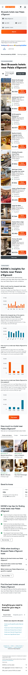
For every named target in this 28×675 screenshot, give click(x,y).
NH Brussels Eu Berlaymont (16, 115)
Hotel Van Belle (16, 205)
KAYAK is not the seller (8, 665)
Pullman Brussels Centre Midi (17, 240)
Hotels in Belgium (8, 647)
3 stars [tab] (16, 435)
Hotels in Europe (19, 645)
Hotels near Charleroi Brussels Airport (13, 627)
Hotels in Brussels (18, 647)
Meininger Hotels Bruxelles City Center (18, 170)
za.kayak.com (6, 645)
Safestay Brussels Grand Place (17, 153)
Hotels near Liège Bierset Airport (12, 634)
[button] (2, 7)
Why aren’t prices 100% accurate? (11, 670)
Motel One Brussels (17, 80)
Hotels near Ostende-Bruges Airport (13, 632)
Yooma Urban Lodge (18, 222)
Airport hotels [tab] (7, 614)
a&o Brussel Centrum (18, 97)
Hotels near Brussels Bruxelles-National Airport (13, 624)
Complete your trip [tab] (18, 614)
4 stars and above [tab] (7, 435)
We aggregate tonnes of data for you (12, 667)
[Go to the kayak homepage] (10, 7)
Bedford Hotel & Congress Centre (17, 134)
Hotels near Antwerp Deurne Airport (13, 630)
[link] (14, 417)
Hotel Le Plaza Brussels (19, 188)
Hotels (12, 645)
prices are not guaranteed (7, 660)
